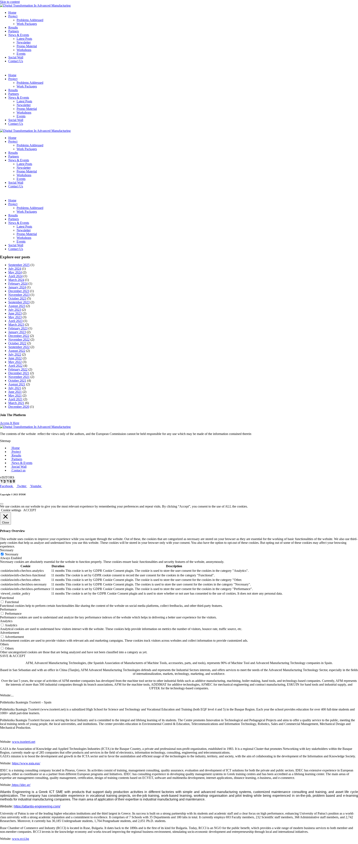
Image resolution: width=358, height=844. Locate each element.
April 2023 (15, 321)
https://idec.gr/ (20, 785)
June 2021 (15, 391)
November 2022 (19, 339)
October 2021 (17, 380)
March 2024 (16, 280)
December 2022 (18, 336)
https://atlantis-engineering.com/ (37, 806)
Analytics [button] (6, 621)
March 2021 (16, 403)
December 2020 (18, 406)
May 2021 (15, 395)
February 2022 (18, 369)
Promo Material (27, 46)
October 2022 (17, 343)
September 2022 (19, 347)
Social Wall (15, 57)
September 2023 (19, 302)
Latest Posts (24, 38)
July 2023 (14, 309)
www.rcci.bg (20, 838)
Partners (13, 31)
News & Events (18, 35)
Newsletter (24, 42)
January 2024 (17, 287)
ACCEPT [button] (29, 510)
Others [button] (4, 644)
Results (13, 27)
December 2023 (18, 291)
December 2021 (18, 373)
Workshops (24, 50)
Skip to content (10, 2)
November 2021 (19, 377)
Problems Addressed (30, 20)
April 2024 (15, 276)
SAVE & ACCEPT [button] (12, 656)
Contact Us (15, 61)
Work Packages (27, 24)
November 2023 (19, 294)
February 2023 (18, 328)
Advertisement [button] (9, 632)
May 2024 (15, 272)
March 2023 (16, 324)
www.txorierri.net (23, 741)
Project (12, 16)
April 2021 (15, 399)
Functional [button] (7, 598)
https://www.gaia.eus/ (26, 763)
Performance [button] (8, 609)
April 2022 (15, 365)
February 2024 (18, 283)
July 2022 (14, 354)
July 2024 (14, 268)
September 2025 (19, 265)
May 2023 (15, 317)
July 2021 (14, 388)
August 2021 (16, 384)
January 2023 (17, 332)
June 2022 (15, 358)
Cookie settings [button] (11, 510)
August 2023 (16, 306)
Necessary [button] (6, 550)
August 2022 (16, 350)
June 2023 (15, 313)
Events (21, 53)
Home (12, 12)
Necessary (11, 554)
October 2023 (17, 298)
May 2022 (15, 362)
